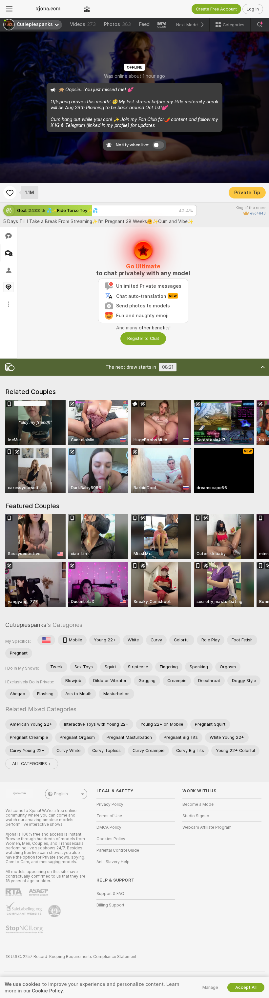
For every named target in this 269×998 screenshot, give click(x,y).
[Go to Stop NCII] (25, 929)
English (61, 794)
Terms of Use (109, 816)
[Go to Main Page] (48, 9)
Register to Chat (143, 338)
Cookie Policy (47, 990)
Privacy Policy (109, 804)
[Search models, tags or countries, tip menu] (260, 24)
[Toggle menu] (9, 9)
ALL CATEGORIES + (31, 763)
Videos (83, 24)
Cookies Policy (110, 839)
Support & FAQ (110, 893)
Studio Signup (195, 816)
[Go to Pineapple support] (55, 911)
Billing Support (110, 905)
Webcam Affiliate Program (207, 827)
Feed (144, 24)
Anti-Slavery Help (113, 862)
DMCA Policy (108, 827)
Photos (117, 24)
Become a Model (198, 804)
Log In (253, 9)
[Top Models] (87, 9)
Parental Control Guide (117, 850)
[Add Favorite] (9, 192)
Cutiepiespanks (25, 624)
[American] (46, 640)
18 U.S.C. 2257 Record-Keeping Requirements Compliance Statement (71, 956)
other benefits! (155, 327)
